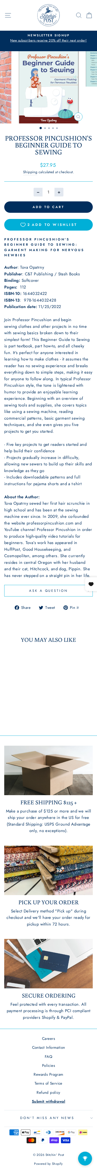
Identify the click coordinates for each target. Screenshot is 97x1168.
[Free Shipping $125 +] (48, 770)
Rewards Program (48, 1074)
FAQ (48, 1056)
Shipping (30, 171)
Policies (48, 1065)
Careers (48, 1038)
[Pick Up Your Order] (48, 870)
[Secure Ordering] (48, 963)
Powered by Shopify (48, 1164)
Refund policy (48, 1092)
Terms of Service (48, 1083)
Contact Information (48, 1047)
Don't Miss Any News (47, 1118)
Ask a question (48, 590)
